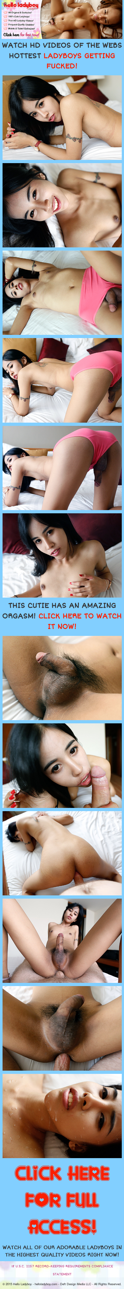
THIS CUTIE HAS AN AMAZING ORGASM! (62, 616)
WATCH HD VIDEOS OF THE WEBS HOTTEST (62, 56)
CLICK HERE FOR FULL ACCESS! (62, 1201)
